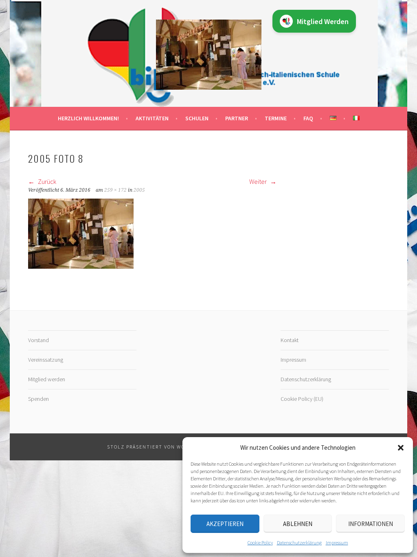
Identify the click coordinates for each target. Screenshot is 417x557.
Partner (236, 118)
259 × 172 (115, 190)
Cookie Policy (260, 542)
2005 (139, 190)
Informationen (370, 524)
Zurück (46, 181)
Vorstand (38, 340)
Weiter (258, 181)
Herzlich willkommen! (88, 118)
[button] (401, 448)
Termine (276, 118)
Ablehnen (297, 524)
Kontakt (289, 340)
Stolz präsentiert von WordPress (157, 447)
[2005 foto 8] (81, 266)
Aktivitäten (152, 118)
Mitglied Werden (323, 21)
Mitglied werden (46, 379)
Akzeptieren (225, 524)
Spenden (38, 398)
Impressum (337, 542)
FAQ (308, 118)
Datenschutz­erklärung (299, 542)
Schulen (196, 118)
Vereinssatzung (45, 359)
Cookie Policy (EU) (302, 398)
